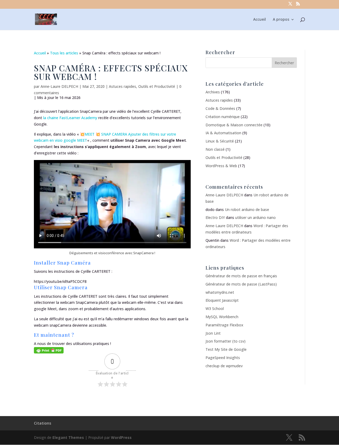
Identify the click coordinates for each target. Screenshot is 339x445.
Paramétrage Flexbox (224, 324)
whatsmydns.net (220, 292)
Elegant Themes (68, 437)
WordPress (121, 437)
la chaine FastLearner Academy (69, 117)
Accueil (259, 20)
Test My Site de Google (226, 349)
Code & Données (220, 108)
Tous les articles (64, 52)
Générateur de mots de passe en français (241, 275)
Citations (42, 423)
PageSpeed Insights (223, 357)
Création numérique (223, 116)
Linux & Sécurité (220, 141)
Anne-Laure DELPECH (59, 86)
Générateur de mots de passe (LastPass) (241, 284)
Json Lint (213, 333)
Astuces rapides (122, 86)
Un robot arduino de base (247, 209)
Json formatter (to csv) (226, 341)
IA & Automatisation (223, 132)
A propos (281, 20)
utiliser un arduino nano (255, 217)
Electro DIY (215, 217)
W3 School (215, 308)
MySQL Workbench (222, 316)
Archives (213, 91)
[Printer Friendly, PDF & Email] (49, 349)
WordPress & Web (221, 165)
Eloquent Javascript (222, 300)
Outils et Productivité (156, 86)
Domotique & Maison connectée (234, 124)
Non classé (215, 149)
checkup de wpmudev (224, 365)
